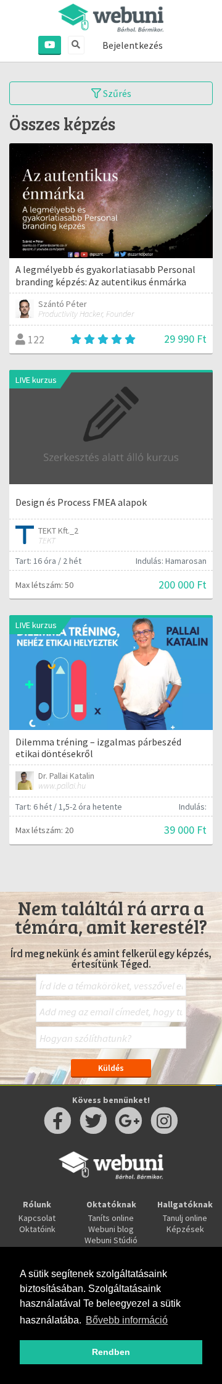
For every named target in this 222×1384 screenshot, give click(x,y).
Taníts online (111, 1217)
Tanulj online (185, 1217)
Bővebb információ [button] (127, 1320)
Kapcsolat (37, 1217)
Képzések (185, 1229)
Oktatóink (37, 1229)
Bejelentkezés (132, 45)
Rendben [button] (111, 1352)
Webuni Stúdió (111, 1240)
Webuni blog (111, 1229)
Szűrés (116, 93)
